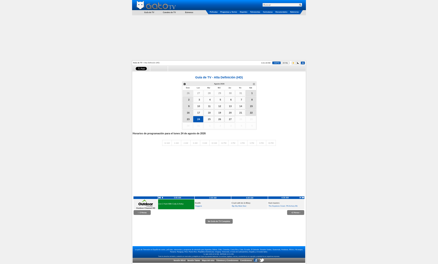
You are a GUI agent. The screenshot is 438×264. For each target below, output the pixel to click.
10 (198, 106)
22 (251, 112)
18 (209, 112)
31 (240, 93)
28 (209, 93)
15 (251, 106)
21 (240, 112)
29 (219, 93)
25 (209, 119)
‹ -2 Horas (142, 213)
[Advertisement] (219, 37)
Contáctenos (246, 260)
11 (209, 106)
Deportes (243, 12)
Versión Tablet (193, 260)
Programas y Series (228, 12)
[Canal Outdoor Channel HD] (145, 206)
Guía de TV (137, 63)
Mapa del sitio (208, 260)
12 (219, 106)
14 (240, 106)
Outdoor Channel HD (145, 208)
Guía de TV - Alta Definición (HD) (219, 77)
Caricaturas (268, 12)
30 (230, 93)
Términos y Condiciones (227, 260)
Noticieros (294, 12)
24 (198, 119)
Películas (214, 12)
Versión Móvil (179, 260)
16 (188, 112)
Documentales (281, 12)
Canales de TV (169, 12)
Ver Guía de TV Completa (219, 221)
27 (198, 93)
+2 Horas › (295, 213)
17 (198, 112)
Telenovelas (255, 12)
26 (188, 93)
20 (230, 112)
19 (219, 112)
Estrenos (189, 12)
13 (230, 106)
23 (188, 119)
